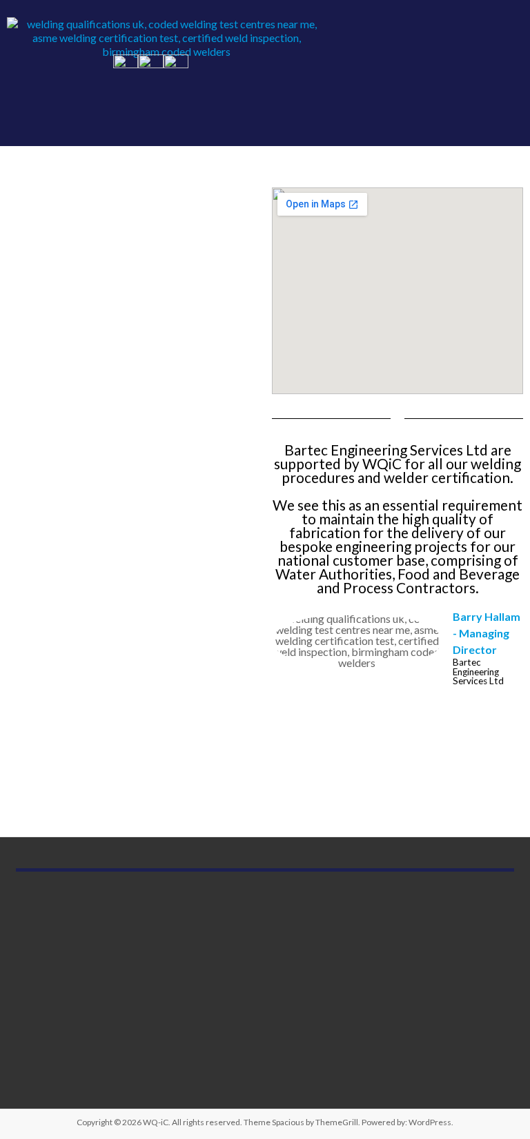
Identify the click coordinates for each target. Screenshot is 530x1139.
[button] (496, 73)
